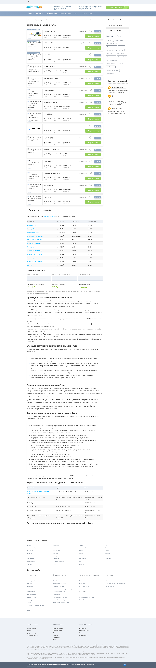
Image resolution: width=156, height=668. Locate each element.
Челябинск (108, 553)
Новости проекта (84, 633)
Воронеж (29, 556)
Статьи (55, 633)
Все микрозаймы (32, 581)
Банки (76, 14)
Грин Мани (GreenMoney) (35, 254)
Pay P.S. (29, 265)
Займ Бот (82, 600)
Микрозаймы (119, 40)
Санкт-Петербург (32, 548)
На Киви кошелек (58, 586)
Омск (54, 564)
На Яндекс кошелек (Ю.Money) (62, 589)
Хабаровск (108, 550)
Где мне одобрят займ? (115, 25)
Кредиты (39, 14)
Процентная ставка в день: (61, 274)
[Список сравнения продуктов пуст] (128, 2)
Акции (55, 640)
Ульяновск (108, 548)
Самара (81, 553)
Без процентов (112, 43)
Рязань (81, 550)
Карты (121, 63)
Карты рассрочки (112, 70)
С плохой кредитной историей (36, 605)
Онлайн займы (57, 581)
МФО (83, 14)
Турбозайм (30, 247)
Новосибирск (57, 559)
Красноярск (56, 550)
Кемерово (56, 553)
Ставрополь (82, 559)
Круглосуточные (112, 60)
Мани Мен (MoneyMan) (35, 236)
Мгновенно (119, 50)
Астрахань (30, 550)
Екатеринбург (31, 561)
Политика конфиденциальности (36, 666)
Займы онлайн (31, 628)
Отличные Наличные (34, 243)
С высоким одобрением (86, 597)
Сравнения (56, 637)
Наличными (111, 57)
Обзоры (55, 635)
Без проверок (111, 47)
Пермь (81, 545)
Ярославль (108, 559)
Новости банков (58, 628)
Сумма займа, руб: (33, 274)
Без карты (30, 586)
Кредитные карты (51, 14)
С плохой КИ (122, 57)
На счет (121, 47)
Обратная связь (84, 630)
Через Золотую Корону (60, 600)
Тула (80, 561)
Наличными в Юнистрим (61, 602)
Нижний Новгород (58, 561)
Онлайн (29, 602)
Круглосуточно (31, 597)
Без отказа (110, 53)
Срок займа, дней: (84, 274)
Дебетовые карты (66, 14)
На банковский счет (59, 592)
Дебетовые (110, 67)
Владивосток (30, 559)
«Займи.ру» (36, 664)
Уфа (106, 545)
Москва (29, 545)
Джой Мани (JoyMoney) (34, 251)
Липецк (55, 556)
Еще (90, 14)
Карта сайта (83, 635)
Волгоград (30, 553)
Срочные (29, 611)
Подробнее (82, 31)
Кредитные (110, 73)
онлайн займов (49, 216)
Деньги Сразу (31, 258)
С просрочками (31, 608)
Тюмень (81, 564)
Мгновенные (111, 63)
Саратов (81, 556)
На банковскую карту (59, 583)
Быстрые (29, 583)
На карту (110, 50)
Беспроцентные (111, 581)
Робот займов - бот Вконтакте (117, 20)
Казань (55, 548)
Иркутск (29, 564)
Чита (106, 556)
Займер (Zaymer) (32, 229)
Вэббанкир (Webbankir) (34, 240)
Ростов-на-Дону (83, 548)
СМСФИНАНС (31, 225)
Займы (30, 14)
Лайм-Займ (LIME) (33, 232)
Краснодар (56, 545)
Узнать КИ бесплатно (114, 31)
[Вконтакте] (124, 665)
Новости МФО (57, 630)
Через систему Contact (60, 597)
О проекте (82, 628)
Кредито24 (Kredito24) (34, 261)
